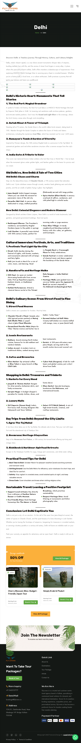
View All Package (61, 558)
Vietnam (75, 572)
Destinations (46, 666)
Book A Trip (21, 602)
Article (44, 674)
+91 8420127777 (12, 690)
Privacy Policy (11, 739)
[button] (75, 737)
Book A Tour (14, 678)
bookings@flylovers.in (13, 699)
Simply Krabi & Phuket (46, 591)
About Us (45, 662)
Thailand (40, 569)
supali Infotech (69, 735)
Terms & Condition (25, 739)
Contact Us (45, 677)
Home (37, 33)
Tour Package (46, 670)
